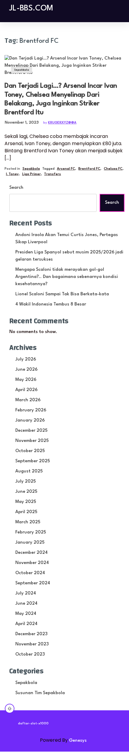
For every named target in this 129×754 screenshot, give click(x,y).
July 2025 (25, 481)
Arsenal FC (66, 169)
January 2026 (30, 420)
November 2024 (32, 563)
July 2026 (25, 359)
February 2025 (30, 532)
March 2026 (27, 400)
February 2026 (30, 410)
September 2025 (32, 461)
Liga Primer (31, 174)
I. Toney (12, 174)
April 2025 (26, 512)
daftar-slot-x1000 (33, 723)
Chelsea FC (113, 169)
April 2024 (26, 624)
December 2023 (31, 634)
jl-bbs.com (31, 8)
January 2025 (29, 542)
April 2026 (26, 390)
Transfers (52, 174)
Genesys (78, 740)
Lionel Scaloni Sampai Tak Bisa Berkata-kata (62, 294)
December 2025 (31, 430)
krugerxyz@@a (62, 122)
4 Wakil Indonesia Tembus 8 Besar (50, 304)
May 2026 (25, 380)
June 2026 (26, 369)
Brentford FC (89, 169)
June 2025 (26, 492)
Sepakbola (21, 70)
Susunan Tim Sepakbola (40, 693)
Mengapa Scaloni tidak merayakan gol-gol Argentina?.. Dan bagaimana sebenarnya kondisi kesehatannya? (66, 276)
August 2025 (29, 471)
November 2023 (32, 644)
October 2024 (30, 573)
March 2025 (27, 522)
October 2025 (30, 451)
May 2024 (25, 614)
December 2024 (31, 553)
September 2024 (32, 583)
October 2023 (30, 654)
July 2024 (25, 593)
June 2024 (26, 603)
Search (16, 188)
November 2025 (32, 441)
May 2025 (25, 502)
